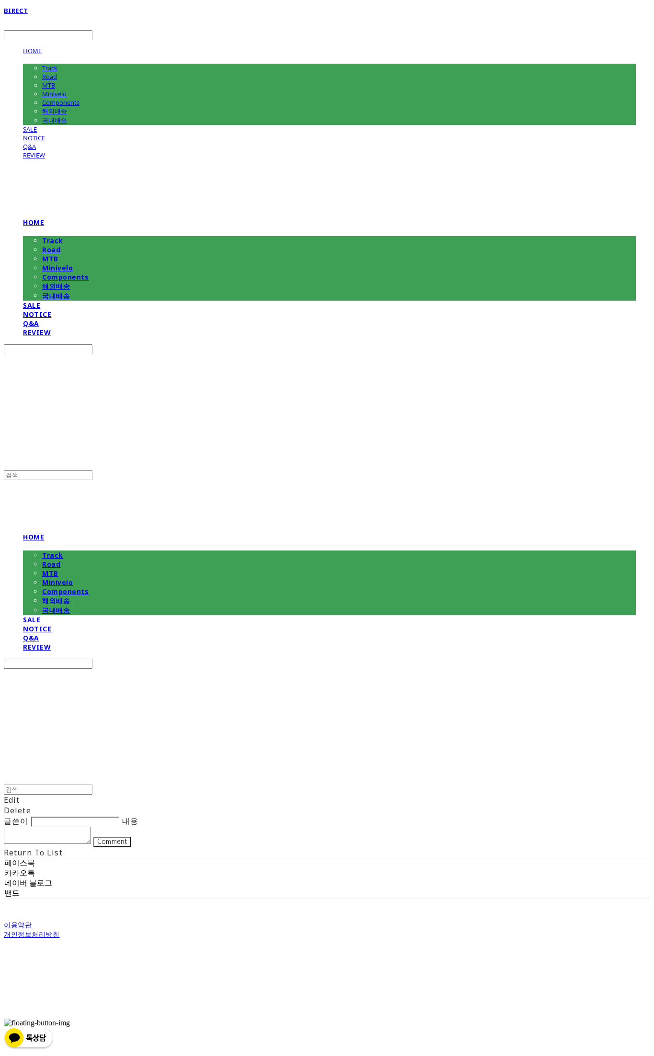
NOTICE (34, 138)
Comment (112, 842)
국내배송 (54, 120)
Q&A (29, 146)
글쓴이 (16, 821)
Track (49, 68)
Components (60, 102)
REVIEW (34, 155)
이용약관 (18, 924)
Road (49, 76)
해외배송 (54, 111)
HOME (32, 50)
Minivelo (54, 94)
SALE (30, 129)
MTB (48, 85)
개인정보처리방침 (31, 934)
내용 (130, 821)
